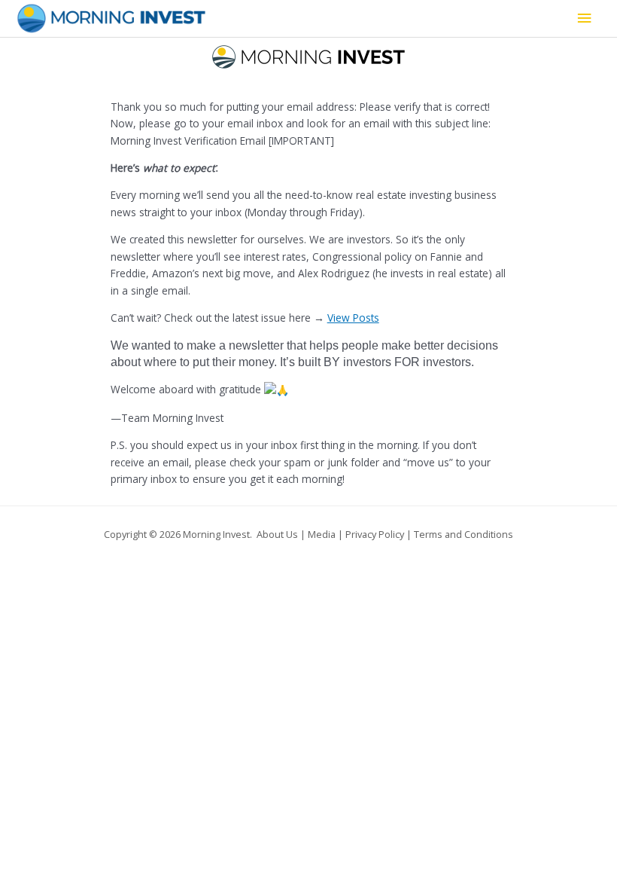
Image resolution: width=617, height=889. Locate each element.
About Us (277, 534)
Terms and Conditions (463, 534)
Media (322, 534)
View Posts (353, 317)
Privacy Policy (374, 534)
